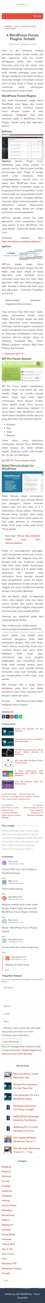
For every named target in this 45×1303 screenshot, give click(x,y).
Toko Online (8, 1253)
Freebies (6, 1185)
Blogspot (6, 1171)
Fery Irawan (8, 825)
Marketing (7, 1210)
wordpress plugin (24, 799)
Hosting (6, 1200)
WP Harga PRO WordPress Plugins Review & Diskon (29, 761)
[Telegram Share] (16, 716)
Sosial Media (8, 1234)
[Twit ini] (8, 716)
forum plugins (14, 796)
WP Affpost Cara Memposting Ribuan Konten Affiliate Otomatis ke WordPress (29, 752)
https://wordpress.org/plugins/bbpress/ (21, 241)
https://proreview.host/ (28, 825)
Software (6, 1229)
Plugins (14, 794)
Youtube (6, 1273)
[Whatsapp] (20, 716)
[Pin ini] (12, 716)
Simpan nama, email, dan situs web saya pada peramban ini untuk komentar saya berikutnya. (21, 1031)
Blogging (6, 1166)
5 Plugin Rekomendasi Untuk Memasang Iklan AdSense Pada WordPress (29, 773)
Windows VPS (9, 1263)
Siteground (7, 1224)
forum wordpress (26, 796)
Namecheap (8, 1215)
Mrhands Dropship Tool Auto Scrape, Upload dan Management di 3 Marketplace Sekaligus (33, 810)
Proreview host (26, 114)
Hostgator (7, 1195)
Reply (4, 878)
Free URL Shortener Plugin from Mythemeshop (29, 782)
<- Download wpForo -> (14, 353)
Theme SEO (8, 1244)
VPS (4, 1258)
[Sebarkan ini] (3, 716)
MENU (39, 16)
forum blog (26, 794)
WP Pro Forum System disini (21, 460)
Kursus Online (9, 1205)
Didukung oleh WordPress (18, 1293)
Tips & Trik (7, 1248)
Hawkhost (7, 1190)
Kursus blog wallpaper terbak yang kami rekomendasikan (22, 539)
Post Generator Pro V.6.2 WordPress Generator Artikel (29, 740)
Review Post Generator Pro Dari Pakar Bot (29, 730)
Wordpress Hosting (11, 1268)
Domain (6, 1181)
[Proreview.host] (23, 5)
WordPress (7, 267)
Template (6, 1239)
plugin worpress (12, 799)
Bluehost (6, 1176)
